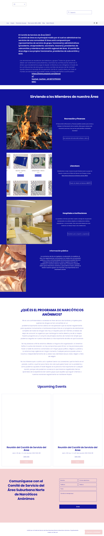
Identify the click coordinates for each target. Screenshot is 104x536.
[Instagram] (97, 23)
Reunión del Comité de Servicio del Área (26, 448)
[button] (74, 138)
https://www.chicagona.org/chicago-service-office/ (75, 175)
